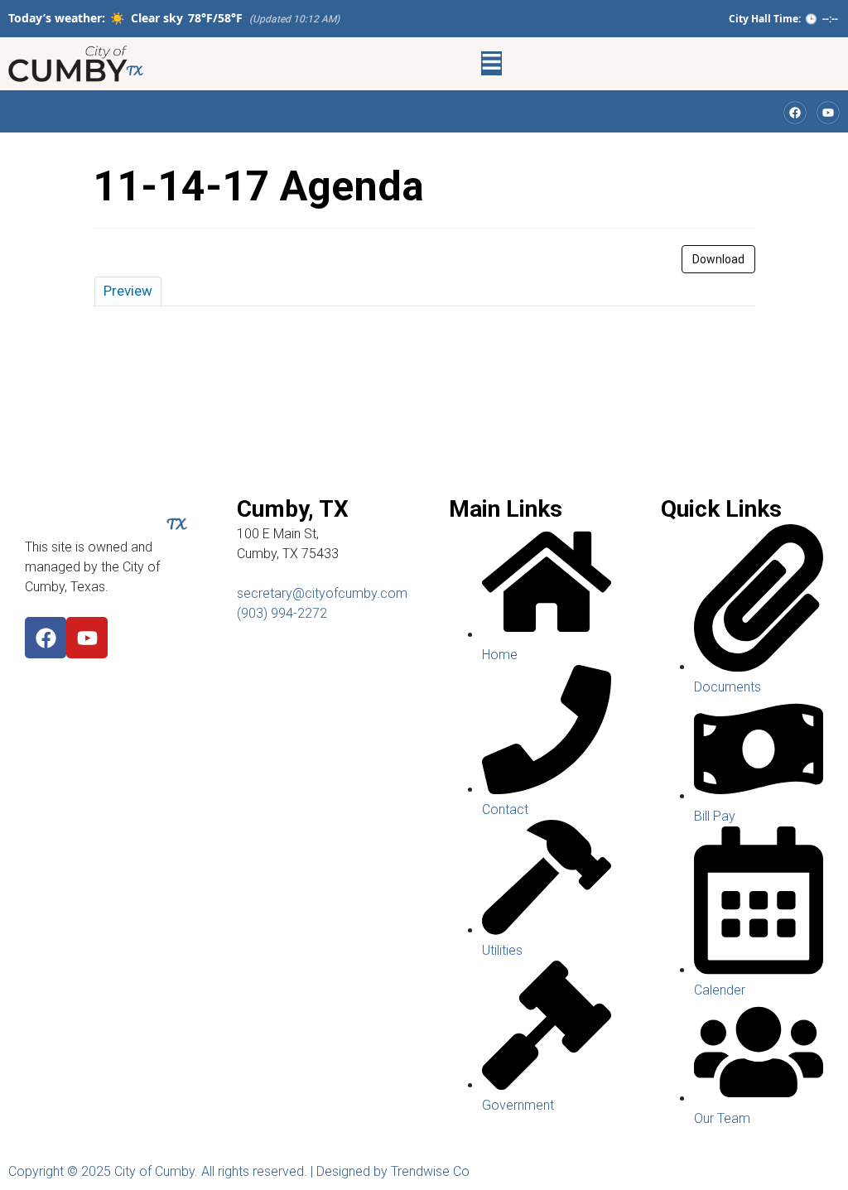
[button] (491, 63)
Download (718, 259)
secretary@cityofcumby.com (322, 593)
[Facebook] (45, 637)
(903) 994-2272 (282, 613)
